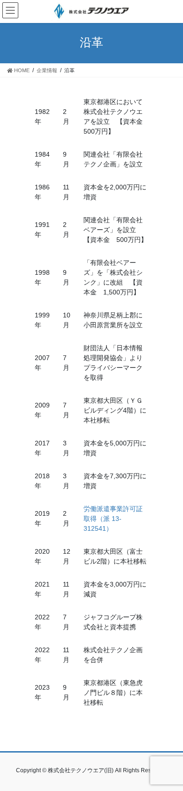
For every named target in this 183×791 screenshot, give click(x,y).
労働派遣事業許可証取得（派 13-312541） (113, 518)
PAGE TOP (169, 758)
